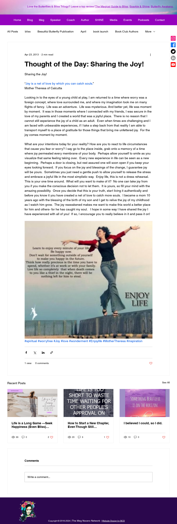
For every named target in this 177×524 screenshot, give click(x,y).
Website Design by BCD (113, 521)
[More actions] (150, 54)
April (83, 31)
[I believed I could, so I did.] (145, 403)
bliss (28, 31)
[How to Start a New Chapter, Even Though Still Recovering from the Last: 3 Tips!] (89, 403)
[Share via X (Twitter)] (34, 352)
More (148, 31)
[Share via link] (51, 352)
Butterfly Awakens (162, 6)
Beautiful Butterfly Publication (56, 31)
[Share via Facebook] (26, 352)
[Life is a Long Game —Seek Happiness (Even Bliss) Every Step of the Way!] (32, 403)
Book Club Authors (126, 31)
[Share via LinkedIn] (43, 352)
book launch (100, 31)
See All (166, 382)
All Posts (12, 31)
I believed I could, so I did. (143, 423)
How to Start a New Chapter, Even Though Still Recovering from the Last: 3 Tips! (88, 425)
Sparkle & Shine (139, 6)
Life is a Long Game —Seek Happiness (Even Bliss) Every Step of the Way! (32, 425)
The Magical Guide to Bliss (111, 6)
